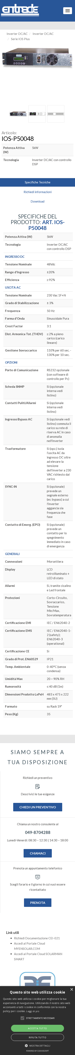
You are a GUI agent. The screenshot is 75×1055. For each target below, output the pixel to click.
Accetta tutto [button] (37, 1028)
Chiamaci (38, 853)
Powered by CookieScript (37, 1051)
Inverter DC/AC (17, 33)
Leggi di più (32, 1011)
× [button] (71, 989)
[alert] (37, 1020)
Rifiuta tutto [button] (37, 1037)
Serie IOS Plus (20, 39)
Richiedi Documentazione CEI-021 (37, 938)
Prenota (37, 902)
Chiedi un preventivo (37, 807)
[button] (22, 1018)
